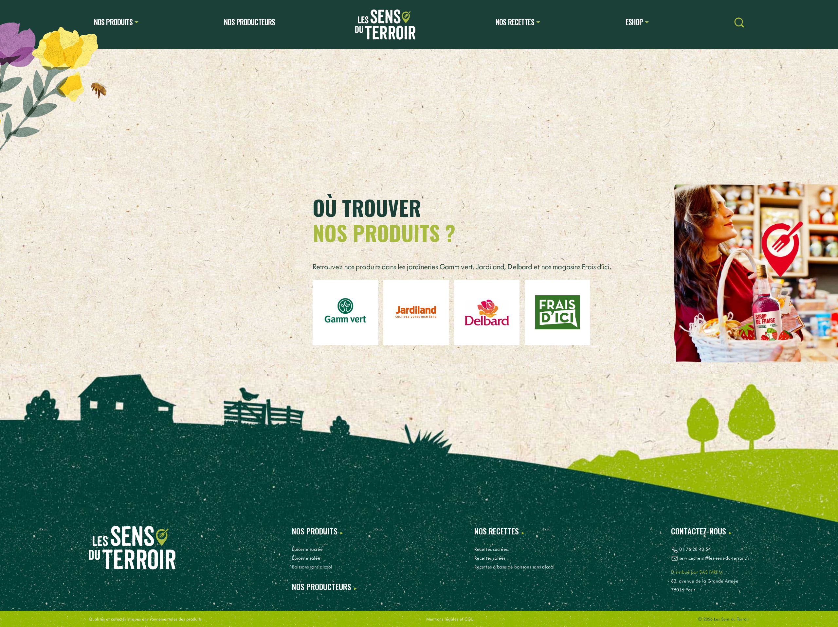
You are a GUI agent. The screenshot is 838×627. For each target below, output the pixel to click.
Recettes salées (489, 558)
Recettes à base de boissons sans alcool (514, 567)
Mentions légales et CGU (450, 618)
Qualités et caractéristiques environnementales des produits (145, 618)
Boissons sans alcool (312, 567)
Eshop (634, 21)
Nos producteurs (249, 21)
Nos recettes (515, 21)
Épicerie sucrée (307, 549)
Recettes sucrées (491, 549)
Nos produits (113, 21)
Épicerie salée (306, 558)
